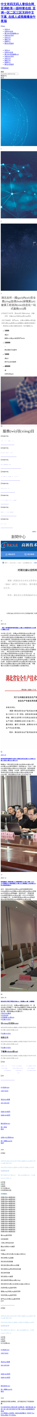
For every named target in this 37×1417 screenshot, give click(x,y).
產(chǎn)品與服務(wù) (12, 33)
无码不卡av (30, 1413)
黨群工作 (8, 39)
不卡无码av (12, 1415)
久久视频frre (5, 1413)
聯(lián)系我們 (9, 43)
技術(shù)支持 (9, 35)
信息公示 (8, 37)
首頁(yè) (7, 29)
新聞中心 (8, 41)
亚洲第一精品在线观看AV (18, 1413)
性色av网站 (4, 1415)
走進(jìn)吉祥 (9, 31)
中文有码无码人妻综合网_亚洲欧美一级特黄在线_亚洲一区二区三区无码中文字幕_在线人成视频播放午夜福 (18, 12)
